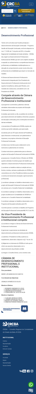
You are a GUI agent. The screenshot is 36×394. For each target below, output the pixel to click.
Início (4, 28)
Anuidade (5, 357)
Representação (7, 343)
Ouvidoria (5, 346)
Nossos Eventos (7, 365)
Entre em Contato (7, 349)
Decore (4, 360)
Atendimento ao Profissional (26, 10)
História (5, 341)
